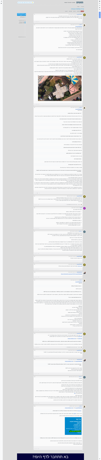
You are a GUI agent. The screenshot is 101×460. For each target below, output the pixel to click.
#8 (34, 256)
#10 (34, 272)
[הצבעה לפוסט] (39, 22)
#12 (34, 333)
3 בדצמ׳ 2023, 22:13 (71, 333)
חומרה (82, 11)
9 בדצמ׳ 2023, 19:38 (74, 406)
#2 (34, 24)
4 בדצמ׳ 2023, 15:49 (71, 350)
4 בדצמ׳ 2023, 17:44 (71, 359)
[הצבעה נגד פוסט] (35, 22)
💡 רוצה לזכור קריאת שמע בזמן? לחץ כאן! (25, 2)
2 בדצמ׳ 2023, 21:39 (71, 272)
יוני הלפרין (80, 231)
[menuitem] (1, 1)
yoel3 (81, 207)
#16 (34, 406)
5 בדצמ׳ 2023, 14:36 (73, 376)
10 (37, 193)
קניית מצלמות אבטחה (72, 338)
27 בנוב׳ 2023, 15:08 (74, 24)
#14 (34, 359)
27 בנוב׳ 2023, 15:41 (71, 57)
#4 (34, 107)
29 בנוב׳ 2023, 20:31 (73, 231)
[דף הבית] (100, 1)
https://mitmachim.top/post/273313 (68, 274)
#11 (34, 280)
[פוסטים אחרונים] (100, 5)
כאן (74, 393)
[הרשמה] (1, 3)
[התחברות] (1, 1)
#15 (34, 376)
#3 (34, 57)
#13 (34, 350)
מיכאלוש (80, 24)
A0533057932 (79, 272)
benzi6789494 (79, 14)
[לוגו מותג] (80, 2)
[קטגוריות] (100, 3)
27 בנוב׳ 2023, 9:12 (72, 14)
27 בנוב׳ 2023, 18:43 (74, 107)
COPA (75, 413)
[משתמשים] (100, 7)
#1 (34, 14)
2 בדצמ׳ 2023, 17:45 (71, 264)
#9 (34, 264)
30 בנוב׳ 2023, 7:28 (71, 256)
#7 (34, 231)
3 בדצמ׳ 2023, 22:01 (74, 280)
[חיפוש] (100, 10)
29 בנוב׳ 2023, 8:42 (75, 207)
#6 (34, 207)
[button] (100, 459)
